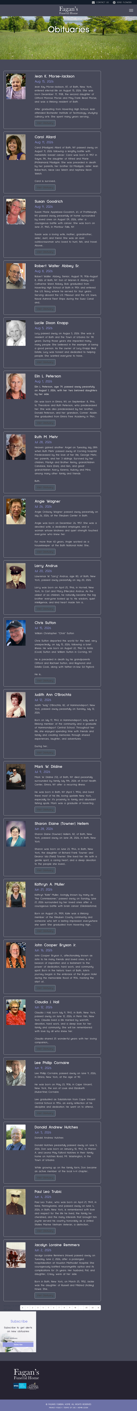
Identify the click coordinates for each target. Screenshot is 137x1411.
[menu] (131, 10)
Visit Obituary (45, 123)
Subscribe (18, 1345)
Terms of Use (70, 1408)
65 (86, 1308)
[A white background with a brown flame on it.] (32, 1385)
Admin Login (83, 1408)
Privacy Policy (55, 1408)
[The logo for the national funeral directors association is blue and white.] (19, 1385)
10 (75, 1308)
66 (93, 1308)
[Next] (98, 1307)
